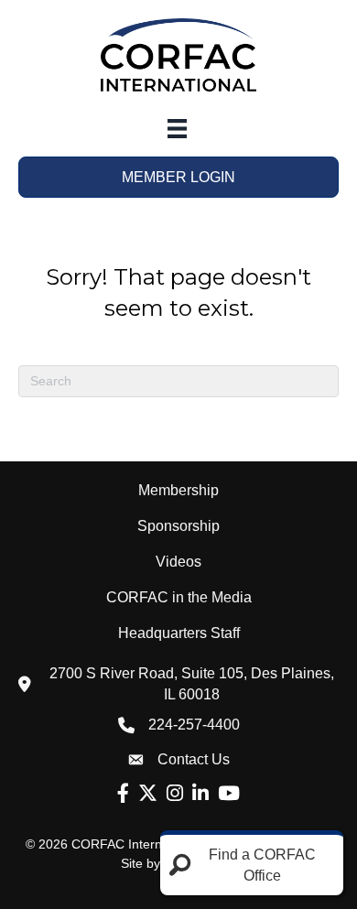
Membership (178, 490)
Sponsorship (178, 526)
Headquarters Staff (179, 633)
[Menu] (177, 128)
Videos (178, 561)
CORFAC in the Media (179, 597)
